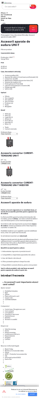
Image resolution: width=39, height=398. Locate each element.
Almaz (8, 119)
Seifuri (8, 89)
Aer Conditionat (6, 15)
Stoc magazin (9, 98)
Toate (7, 105)
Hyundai (9, 122)
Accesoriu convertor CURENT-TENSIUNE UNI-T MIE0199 (17, 184)
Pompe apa (10, 87)
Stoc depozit (9, 100)
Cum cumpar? (9, 311)
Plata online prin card (12, 296)
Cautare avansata (11, 129)
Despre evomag (10, 332)
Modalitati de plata (11, 291)
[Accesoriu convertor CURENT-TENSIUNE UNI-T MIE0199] (9, 179)
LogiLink (9, 117)
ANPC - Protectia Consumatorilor (16, 354)
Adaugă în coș (6, 163)
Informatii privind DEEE (13, 357)
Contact (7, 339)
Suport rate (9, 298)
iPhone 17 (4, 13)
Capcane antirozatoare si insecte (17, 85)
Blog (2, 20)
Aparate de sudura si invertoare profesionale (21, 77)
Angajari (8, 337)
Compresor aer (11, 79)
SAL (6, 356)
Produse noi (9, 103)
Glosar (7, 352)
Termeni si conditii (11, 319)
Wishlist (7, 318)
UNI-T (7, 115)
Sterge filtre (5, 59)
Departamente (10, 336)
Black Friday (9, 349)
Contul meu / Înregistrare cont (15, 309)
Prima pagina (5, 35)
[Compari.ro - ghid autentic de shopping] (9, 379)
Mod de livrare (9, 316)
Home (7, 331)
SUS (3, 23)
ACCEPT (32, 394)
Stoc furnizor (9, 101)
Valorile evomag (10, 329)
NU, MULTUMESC (21, 394)
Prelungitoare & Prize (14, 84)
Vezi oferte (33, 28)
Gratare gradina (11, 75)
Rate (6, 293)
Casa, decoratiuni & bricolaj (19, 35)
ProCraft (9, 120)
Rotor (8, 124)
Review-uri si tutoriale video (14, 351)
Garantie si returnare (12, 314)
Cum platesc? (9, 312)
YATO (8, 114)
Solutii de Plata (6, 18)
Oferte (3, 16)
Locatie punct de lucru (12, 334)
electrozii (23, 236)
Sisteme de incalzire (13, 82)
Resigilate (8, 106)
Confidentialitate (10, 299)
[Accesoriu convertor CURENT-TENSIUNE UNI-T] (9, 149)
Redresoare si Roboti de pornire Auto (19, 80)
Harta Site (8, 359)
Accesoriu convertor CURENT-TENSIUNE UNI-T (17, 154)
